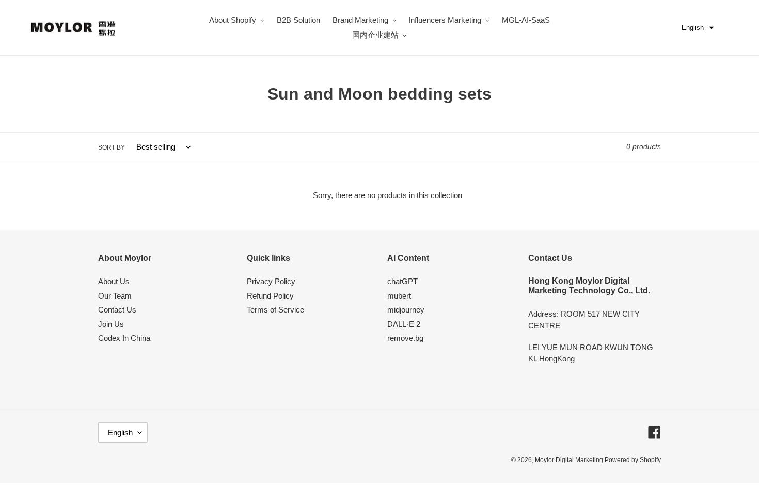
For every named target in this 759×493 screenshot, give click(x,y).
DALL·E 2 (403, 324)
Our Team (115, 295)
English (120, 432)
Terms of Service (275, 309)
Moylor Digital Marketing (570, 460)
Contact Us (117, 309)
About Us (114, 281)
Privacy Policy (271, 281)
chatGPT (402, 281)
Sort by (111, 147)
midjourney (405, 309)
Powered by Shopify (633, 460)
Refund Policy (270, 295)
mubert (399, 295)
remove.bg (405, 338)
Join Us (111, 324)
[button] (697, 28)
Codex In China (124, 338)
